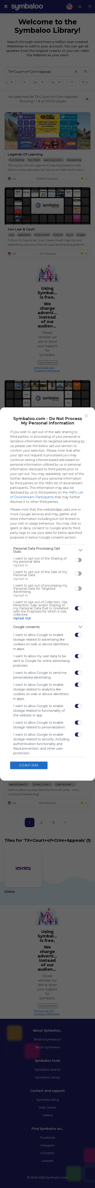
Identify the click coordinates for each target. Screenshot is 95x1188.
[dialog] (47, 594)
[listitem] (47, 550)
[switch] (78, 560)
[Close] (86, 416)
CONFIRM (28, 765)
